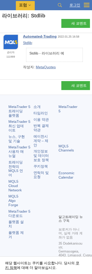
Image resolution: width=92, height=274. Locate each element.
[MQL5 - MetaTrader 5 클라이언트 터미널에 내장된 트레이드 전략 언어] (8, 5)
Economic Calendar (66, 175)
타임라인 (40, 113)
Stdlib (27, 43)
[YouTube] (62, 210)
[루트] (3, 25)
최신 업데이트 (19, 125)
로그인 (75, 5)
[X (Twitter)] (78, 202)
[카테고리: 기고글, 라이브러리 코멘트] (10, 25)
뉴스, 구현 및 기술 (16, 139)
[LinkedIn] (70, 210)
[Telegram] (70, 202)
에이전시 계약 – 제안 (40, 140)
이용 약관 (41, 119)
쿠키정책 (40, 166)
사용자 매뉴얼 (19, 151)
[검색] (60, 5)
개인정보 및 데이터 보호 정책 (41, 155)
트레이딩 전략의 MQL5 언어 (15, 168)
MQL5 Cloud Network (15, 185)
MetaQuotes (46, 67)
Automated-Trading (40, 36)
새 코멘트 (79, 23)
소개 (37, 107)
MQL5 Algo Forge (13, 200)
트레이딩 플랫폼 (19, 111)
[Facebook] (62, 202)
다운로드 (19, 213)
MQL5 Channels (66, 148)
